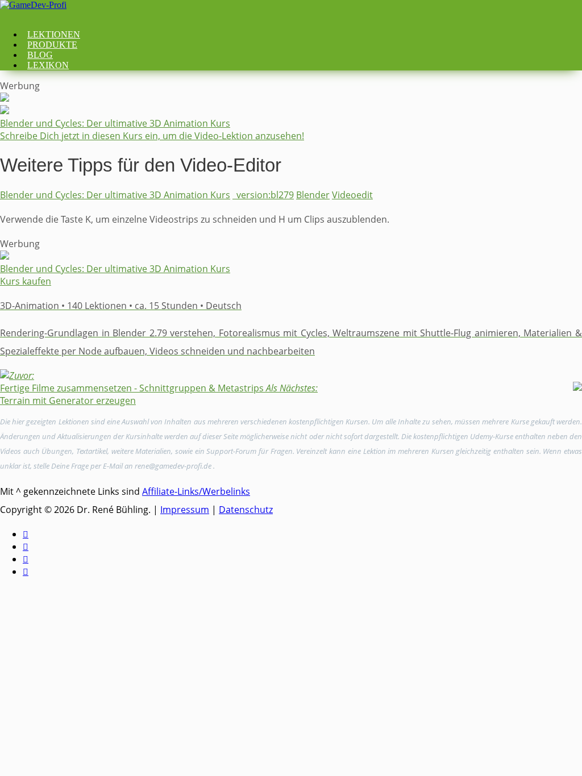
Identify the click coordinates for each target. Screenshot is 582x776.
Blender (313, 195)
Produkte (52, 44)
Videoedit (352, 195)
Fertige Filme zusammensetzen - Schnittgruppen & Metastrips (132, 381)
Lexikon (48, 65)
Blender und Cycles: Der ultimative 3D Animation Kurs (115, 195)
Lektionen (53, 34)
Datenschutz (246, 509)
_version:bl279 (263, 195)
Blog (40, 55)
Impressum (184, 509)
